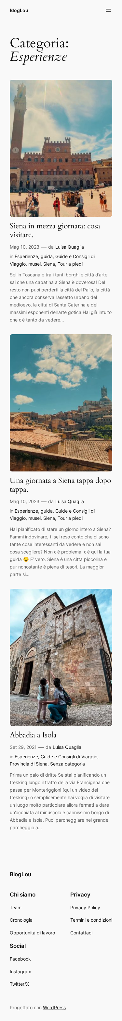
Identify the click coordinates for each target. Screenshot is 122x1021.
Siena (49, 264)
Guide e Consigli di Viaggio (69, 756)
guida (47, 256)
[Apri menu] (108, 10)
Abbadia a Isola (33, 735)
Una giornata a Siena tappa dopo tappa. (60, 485)
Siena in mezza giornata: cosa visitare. (55, 230)
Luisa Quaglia (69, 247)
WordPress (54, 1007)
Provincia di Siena (28, 763)
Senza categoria (67, 763)
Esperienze (26, 256)
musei (34, 264)
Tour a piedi (70, 264)
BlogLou (19, 10)
